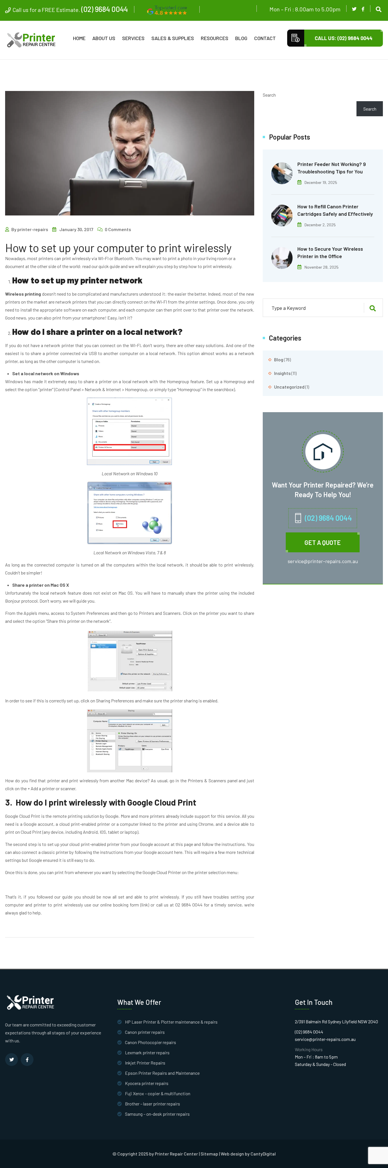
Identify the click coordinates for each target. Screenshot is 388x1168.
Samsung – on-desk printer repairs (157, 1114)
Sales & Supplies (172, 38)
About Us (103, 38)
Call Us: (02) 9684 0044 (343, 38)
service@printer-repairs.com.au (323, 561)
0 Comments (118, 229)
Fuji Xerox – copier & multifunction (157, 1093)
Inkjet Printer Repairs (145, 1062)
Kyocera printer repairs (146, 1083)
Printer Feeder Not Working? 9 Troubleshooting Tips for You (331, 168)
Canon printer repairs (145, 1032)
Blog (241, 38)
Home (79, 38)
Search (269, 94)
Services (133, 38)
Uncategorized (289, 386)
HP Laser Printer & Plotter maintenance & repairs (171, 1021)
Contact (265, 38)
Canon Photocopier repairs (150, 1042)
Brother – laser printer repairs (152, 1103)
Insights (282, 373)
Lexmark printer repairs (147, 1052)
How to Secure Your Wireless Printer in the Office (330, 252)
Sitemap (209, 1154)
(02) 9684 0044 (104, 9)
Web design (232, 1154)
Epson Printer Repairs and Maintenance (162, 1073)
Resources (214, 38)
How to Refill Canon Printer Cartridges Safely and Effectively (335, 210)
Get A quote (322, 542)
